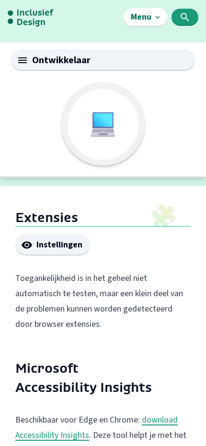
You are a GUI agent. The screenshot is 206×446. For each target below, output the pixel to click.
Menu (141, 17)
